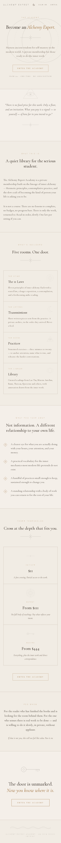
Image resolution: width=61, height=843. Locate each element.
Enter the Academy (30, 68)
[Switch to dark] (34, 5)
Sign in (42, 5)
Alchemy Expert (16, 5)
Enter (54, 5)
